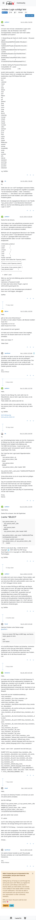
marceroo (7, 672)
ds (5, 181)
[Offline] (3, 181)
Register (6, 905)
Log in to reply (29, 15)
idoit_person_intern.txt (7, 417)
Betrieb (5, 12)
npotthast (7, 353)
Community (21, 3)
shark (6, 788)
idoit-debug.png (6, 415)
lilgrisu (6, 311)
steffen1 (7, 22)
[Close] (33, 873)
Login (11, 905)
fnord (6, 624)
